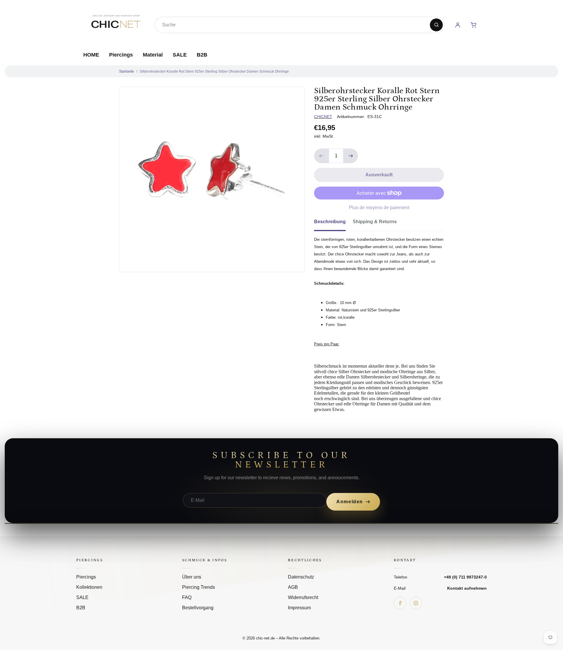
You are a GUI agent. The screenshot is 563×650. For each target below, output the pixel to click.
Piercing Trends (198, 587)
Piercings (121, 55)
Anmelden (349, 501)
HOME (91, 55)
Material (153, 55)
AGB (293, 587)
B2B (202, 55)
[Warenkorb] (473, 25)
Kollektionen (89, 587)
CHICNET (323, 116)
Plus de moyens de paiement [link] (379, 207)
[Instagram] (416, 603)
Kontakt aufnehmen (467, 588)
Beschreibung (330, 221)
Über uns (191, 576)
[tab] (333, 223)
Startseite (126, 71)
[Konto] (458, 25)
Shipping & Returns (375, 221)
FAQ (186, 597)
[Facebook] (400, 603)
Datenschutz (301, 576)
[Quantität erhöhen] (350, 156)
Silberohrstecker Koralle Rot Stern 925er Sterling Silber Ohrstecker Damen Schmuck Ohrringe (214, 71)
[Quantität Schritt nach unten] (321, 156)
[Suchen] (436, 24)
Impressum (299, 607)
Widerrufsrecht (303, 597)
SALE (180, 55)
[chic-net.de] (115, 23)
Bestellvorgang (197, 607)
